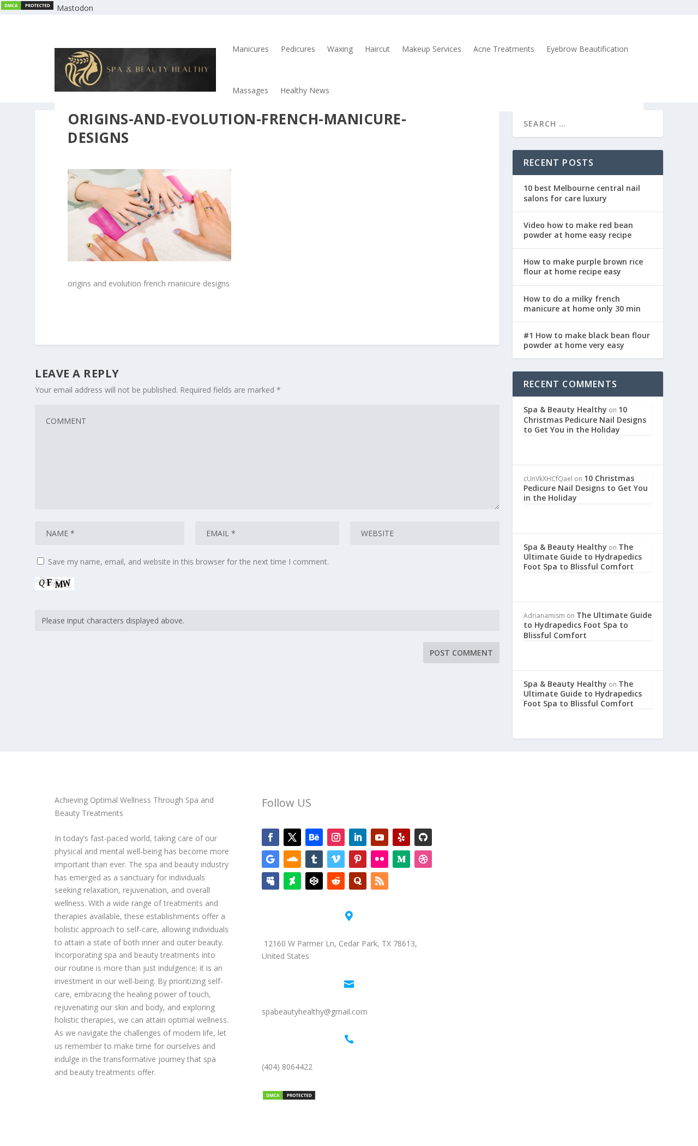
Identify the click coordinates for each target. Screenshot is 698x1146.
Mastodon (75, 8)
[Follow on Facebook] (270, 837)
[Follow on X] (292, 837)
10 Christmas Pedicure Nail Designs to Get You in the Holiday (585, 419)
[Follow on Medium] (401, 859)
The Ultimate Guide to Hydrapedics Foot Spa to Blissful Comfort (583, 557)
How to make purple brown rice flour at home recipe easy (583, 266)
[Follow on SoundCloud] (292, 859)
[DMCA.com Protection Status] (27, 8)
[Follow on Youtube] (379, 837)
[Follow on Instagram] (336, 837)
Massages (250, 90)
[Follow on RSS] (379, 881)
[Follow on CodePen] (314, 881)
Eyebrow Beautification (587, 49)
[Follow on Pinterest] (357, 859)
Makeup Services (431, 49)
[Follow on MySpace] (270, 881)
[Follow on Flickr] (379, 859)
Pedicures (298, 49)
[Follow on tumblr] (314, 859)
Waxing (340, 49)
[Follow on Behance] (314, 837)
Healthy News (304, 90)
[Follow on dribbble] (423, 859)
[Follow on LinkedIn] (357, 837)
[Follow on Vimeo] (336, 859)
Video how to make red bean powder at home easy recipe (578, 230)
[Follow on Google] (270, 859)
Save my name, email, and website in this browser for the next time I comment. (188, 561)
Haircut (377, 49)
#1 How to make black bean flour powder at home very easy (587, 340)
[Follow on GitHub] (423, 837)
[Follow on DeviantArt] (292, 881)
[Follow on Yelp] (401, 837)
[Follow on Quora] (357, 881)
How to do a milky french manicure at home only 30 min (582, 303)
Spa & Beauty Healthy (565, 409)
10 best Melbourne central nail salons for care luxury (582, 193)
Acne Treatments (503, 49)
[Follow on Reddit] (336, 881)
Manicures (250, 49)
